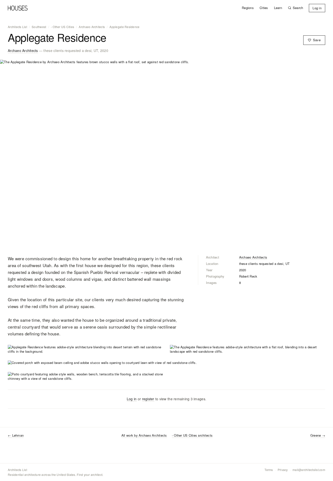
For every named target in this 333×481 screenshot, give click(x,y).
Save (317, 40)
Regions (248, 8)
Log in (317, 8)
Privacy (283, 470)
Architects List (17, 27)
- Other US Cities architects (192, 435)
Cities (264, 8)
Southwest (39, 27)
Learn (278, 8)
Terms (268, 470)
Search (298, 8)
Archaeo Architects (92, 27)
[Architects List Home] (18, 8)
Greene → (317, 435)
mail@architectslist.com (309, 470)
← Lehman (16, 435)
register (148, 398)
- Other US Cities (62, 27)
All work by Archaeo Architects (144, 435)
